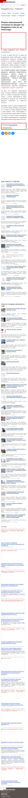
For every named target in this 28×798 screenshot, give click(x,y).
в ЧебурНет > (21, 15)
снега (11, 67)
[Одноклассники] (6, 133)
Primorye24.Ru (13, 125)
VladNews (4, 61)
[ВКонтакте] (2, 133)
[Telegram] (9, 133)
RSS (9, 796)
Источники (15, 13)
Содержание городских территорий (12, 87)
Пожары (13, 15)
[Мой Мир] (13, 133)
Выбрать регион (4, 794)
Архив (9, 13)
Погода (22, 13)
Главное (3, 13)
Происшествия (5, 15)
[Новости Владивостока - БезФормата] (8, 1)
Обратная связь (4, 793)
